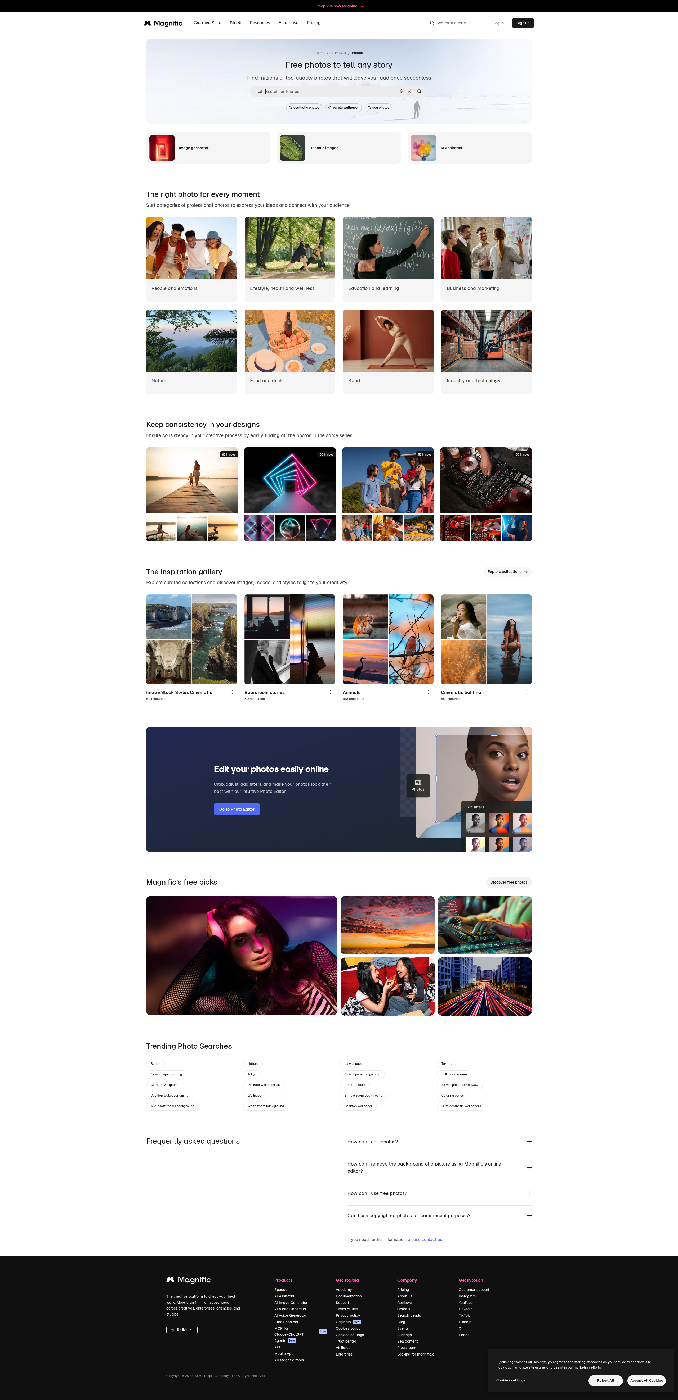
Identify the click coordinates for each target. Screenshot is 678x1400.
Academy (344, 1289)
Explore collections (504, 571)
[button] (182, 1330)
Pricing (314, 23)
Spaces (280, 1289)
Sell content (407, 1341)
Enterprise (344, 1354)
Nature (253, 1064)
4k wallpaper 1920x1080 (459, 1085)
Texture (447, 1064)
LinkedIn (466, 1309)
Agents (284, 1340)
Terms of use (347, 1309)
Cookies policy (348, 1328)
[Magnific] (188, 1281)
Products (283, 1280)
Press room (406, 1347)
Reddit (464, 1335)
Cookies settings (350, 1335)
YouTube (466, 1302)
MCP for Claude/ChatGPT (300, 1331)
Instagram (467, 1296)
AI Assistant (284, 1296)
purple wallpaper (346, 108)
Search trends (409, 1315)
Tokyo (252, 1074)
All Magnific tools (289, 1360)
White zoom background (266, 1106)
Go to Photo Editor (237, 809)
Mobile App (283, 1353)
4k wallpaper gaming (166, 1074)
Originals (348, 1322)
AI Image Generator (290, 1302)
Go (158, 1004)
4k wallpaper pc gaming (362, 1074)
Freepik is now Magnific (336, 6)
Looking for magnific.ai (416, 1354)
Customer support (474, 1289)
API (277, 1347)
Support (342, 1302)
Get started (347, 1280)
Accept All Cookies (646, 1380)
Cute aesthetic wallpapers (461, 1106)
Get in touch (471, 1280)
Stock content (286, 1322)
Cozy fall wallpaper (165, 1085)
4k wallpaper (354, 1064)
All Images (338, 53)
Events (403, 1328)
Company (407, 1280)
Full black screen (454, 1074)
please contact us (425, 1239)
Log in (498, 23)
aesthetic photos (306, 108)
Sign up (523, 23)
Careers (403, 1309)
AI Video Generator (290, 1309)
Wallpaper (255, 1095)
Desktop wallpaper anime (170, 1095)
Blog (401, 1322)
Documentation (349, 1296)
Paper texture (355, 1085)
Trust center (346, 1341)
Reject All (605, 1380)
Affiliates (343, 1347)
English (182, 1330)
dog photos (380, 108)
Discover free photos (509, 882)
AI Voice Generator (290, 1315)
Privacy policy (348, 1315)
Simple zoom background (363, 1095)
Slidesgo (404, 1335)
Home (319, 53)
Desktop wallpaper (358, 1106)
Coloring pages (452, 1095)
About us (404, 1296)
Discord (465, 1322)
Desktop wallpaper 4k (264, 1085)
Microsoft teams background (172, 1106)
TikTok (464, 1315)
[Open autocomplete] (257, 91)
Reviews (404, 1302)
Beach (155, 1064)
